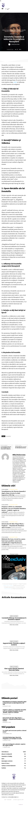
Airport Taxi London (8, 585)
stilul (15, 82)
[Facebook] (9, 54)
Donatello (8, 436)
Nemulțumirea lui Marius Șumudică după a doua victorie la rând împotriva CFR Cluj (14, 493)
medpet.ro (21, 804)
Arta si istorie (17, 30)
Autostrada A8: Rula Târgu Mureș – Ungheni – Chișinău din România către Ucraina (13, 525)
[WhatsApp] (20, 54)
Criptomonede (7, 588)
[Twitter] (12, 54)
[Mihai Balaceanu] (9, 44)
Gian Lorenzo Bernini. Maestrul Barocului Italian (14, 669)
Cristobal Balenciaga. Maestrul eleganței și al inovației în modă (12, 738)
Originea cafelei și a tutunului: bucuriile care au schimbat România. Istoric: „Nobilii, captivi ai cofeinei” (14, 711)
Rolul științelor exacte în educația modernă (20, 447)
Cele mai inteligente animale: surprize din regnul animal (14, 744)
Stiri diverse (5, 489)
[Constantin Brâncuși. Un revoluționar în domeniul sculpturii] (14, 609)
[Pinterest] (16, 54)
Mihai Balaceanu (16, 44)
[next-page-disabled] (15, 678)
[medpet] (14, 777)
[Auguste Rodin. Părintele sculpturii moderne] (14, 634)
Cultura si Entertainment (7, 30)
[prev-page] (13, 678)
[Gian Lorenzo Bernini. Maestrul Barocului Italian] (14, 660)
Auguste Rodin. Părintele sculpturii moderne (14, 644)
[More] (23, 54)
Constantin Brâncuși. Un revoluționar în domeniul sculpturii (6, 447)
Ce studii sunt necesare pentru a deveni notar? (14, 731)
